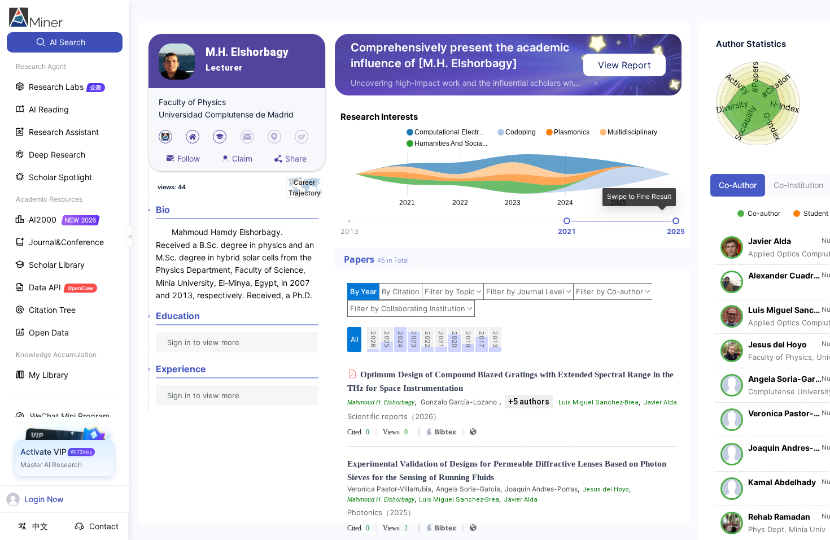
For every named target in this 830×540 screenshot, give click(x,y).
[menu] (64, 209)
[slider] (567, 221)
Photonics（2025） (381, 512)
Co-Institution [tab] (798, 185)
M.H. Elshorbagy (247, 52)
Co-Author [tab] (738, 185)
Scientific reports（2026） (393, 416)
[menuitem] (65, 42)
